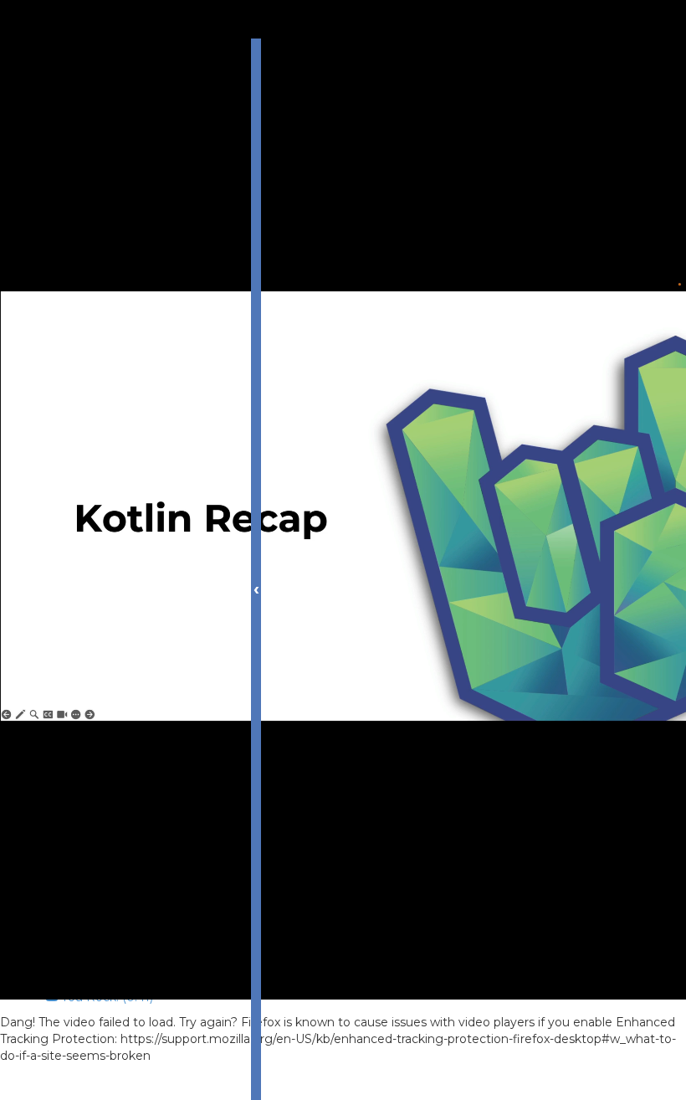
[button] (96, 1082)
